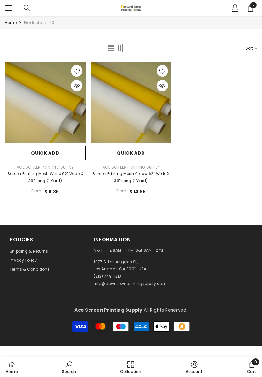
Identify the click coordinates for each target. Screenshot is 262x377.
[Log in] (235, 8)
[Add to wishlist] (76, 71)
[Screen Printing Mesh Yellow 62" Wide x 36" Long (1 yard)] (131, 102)
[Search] (27, 8)
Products (33, 22)
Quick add (45, 153)
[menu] (8, 8)
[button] (111, 48)
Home (11, 22)
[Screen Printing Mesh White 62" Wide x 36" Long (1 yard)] (45, 102)
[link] (68, 367)
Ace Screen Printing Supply (45, 167)
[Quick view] (76, 85)
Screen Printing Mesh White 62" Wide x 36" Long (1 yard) (45, 177)
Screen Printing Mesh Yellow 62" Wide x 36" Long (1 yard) (130, 177)
